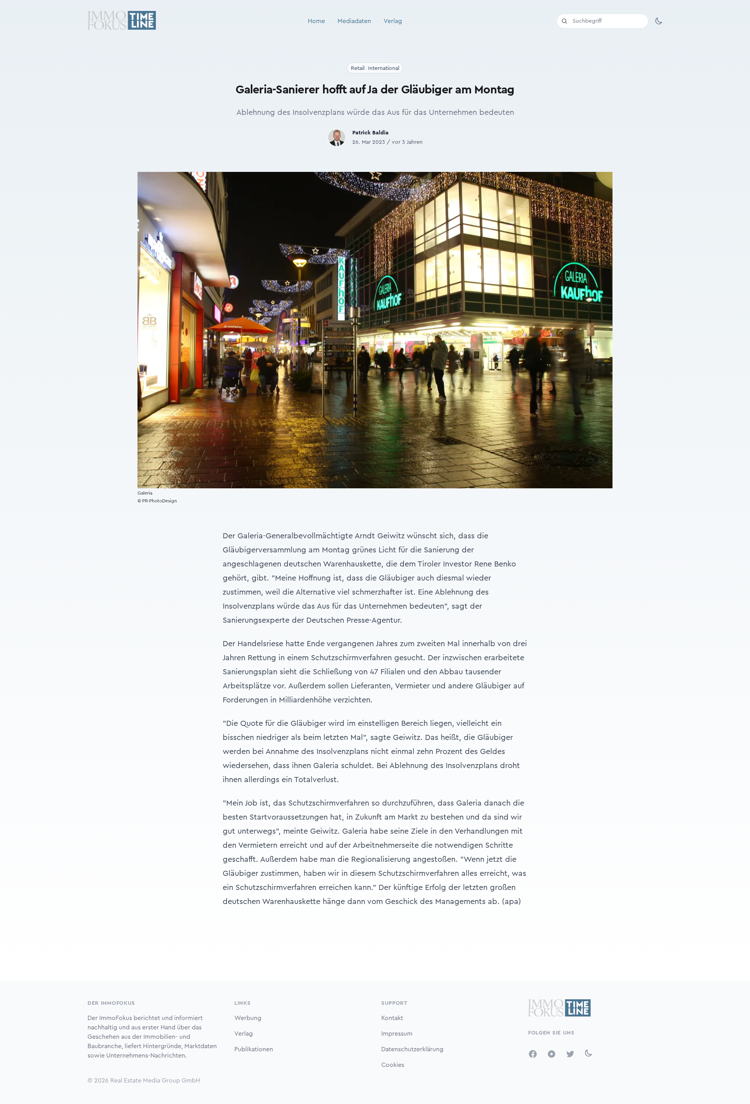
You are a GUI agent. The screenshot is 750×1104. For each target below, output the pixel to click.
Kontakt (392, 1018)
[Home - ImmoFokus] (122, 21)
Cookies (392, 1065)
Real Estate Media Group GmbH (155, 1080)
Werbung (247, 1018)
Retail (357, 68)
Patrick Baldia (370, 133)
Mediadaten (354, 21)
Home (316, 21)
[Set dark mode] (658, 21)
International (383, 68)
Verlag (393, 21)
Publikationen (253, 1049)
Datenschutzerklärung (412, 1049)
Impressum (396, 1034)
